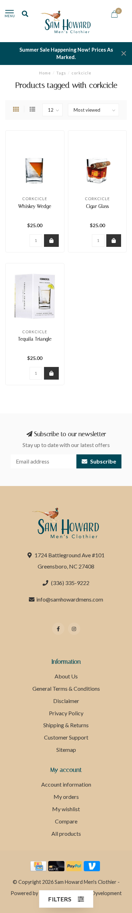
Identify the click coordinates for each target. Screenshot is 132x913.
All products (66, 833)
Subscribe (102, 461)
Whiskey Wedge (34, 206)
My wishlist (66, 809)
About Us (66, 676)
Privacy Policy (66, 713)
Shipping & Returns (66, 725)
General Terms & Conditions (66, 688)
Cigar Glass (97, 206)
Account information (66, 784)
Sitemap (66, 749)
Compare (66, 821)
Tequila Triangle (34, 339)
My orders (66, 796)
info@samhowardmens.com (69, 599)
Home (45, 73)
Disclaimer (66, 700)
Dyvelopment (107, 893)
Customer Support (66, 737)
